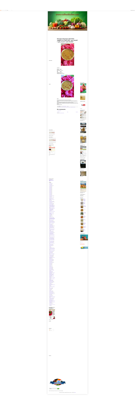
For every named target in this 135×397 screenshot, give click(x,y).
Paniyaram (50, 264)
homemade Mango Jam (51, 232)
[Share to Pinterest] (60, 106)
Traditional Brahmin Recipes (52, 296)
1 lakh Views (50, 183)
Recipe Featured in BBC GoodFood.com (51, 274)
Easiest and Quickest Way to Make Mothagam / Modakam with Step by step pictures (52, 218)
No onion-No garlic (51, 262)
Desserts (50, 214)
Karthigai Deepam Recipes (52, 249)
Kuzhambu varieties (51, 254)
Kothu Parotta (50, 252)
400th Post (50, 189)
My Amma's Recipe (51, 259)
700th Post (50, 193)
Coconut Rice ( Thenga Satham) (84, 203)
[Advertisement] (22, 5)
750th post (50, 194)
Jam (49, 246)
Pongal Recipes (50, 267)
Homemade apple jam (51, 229)
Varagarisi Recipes (51, 298)
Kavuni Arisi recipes (51, 251)
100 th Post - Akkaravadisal (85, 213)
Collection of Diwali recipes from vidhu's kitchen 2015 (52, 207)
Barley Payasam (84, 229)
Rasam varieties (50, 269)
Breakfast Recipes (51, 201)
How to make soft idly (51, 241)
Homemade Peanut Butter (51, 234)
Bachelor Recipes (51, 198)
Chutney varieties (51, 203)
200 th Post (50, 186)
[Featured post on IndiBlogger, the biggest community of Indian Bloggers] (57, 386)
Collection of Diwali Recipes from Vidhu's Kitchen (52, 205)
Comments (51, 330)
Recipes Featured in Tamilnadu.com (51, 280)
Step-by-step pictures (51, 292)
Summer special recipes (51, 293)
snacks (50, 289)
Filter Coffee (50, 224)
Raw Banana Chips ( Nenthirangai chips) (85, 227)
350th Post (50, 188)
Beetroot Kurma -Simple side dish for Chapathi (85, 200)
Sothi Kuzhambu (85, 219)
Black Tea (50, 200)
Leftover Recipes (51, 255)
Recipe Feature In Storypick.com (51, 271)
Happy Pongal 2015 (51, 227)
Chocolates (50, 202)
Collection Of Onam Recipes (52, 211)
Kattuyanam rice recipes (51, 250)
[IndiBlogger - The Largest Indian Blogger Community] (82, 99)
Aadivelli (50, 196)
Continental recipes (51, 212)
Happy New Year (51, 226)
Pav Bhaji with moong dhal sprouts (85, 206)
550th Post (50, 191)
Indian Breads (50, 244)
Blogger (75, 392)
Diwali (50, 215)
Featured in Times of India (51, 222)
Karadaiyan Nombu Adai (51, 248)
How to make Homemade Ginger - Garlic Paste (51, 238)
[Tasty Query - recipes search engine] (82, 244)
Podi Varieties (50, 266)
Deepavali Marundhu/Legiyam (51, 213)
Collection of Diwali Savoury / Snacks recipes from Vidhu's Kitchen (52, 209)
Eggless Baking (50, 220)
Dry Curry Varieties (51, 217)
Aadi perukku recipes (51, 195)
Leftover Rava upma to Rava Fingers (85, 217)
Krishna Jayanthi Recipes (51, 253)
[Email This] (57, 106)
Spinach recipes (50, 291)
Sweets (50, 294)
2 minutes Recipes (51, 185)
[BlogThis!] (58, 106)
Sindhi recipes (50, 288)
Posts (50, 329)
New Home (50, 261)
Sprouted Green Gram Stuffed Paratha (85, 224)
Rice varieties (50, 282)
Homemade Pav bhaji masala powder (51, 233)
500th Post (50, 190)
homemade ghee (51, 231)
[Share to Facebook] (59, 106)
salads (50, 283)
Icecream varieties (51, 242)
